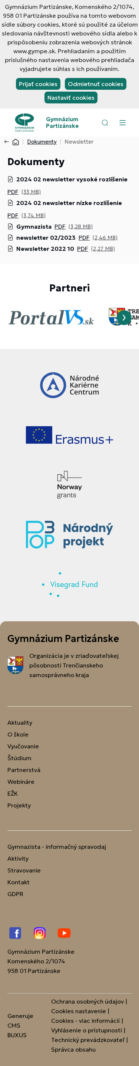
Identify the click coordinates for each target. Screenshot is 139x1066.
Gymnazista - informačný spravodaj (56, 846)
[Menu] (122, 122)
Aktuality (19, 722)
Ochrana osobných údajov (87, 1001)
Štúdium (19, 758)
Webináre (20, 781)
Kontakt (18, 882)
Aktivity (18, 858)
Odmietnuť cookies (95, 84)
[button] (105, 122)
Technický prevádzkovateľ (88, 1039)
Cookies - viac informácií (85, 1020)
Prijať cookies (38, 84)
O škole (18, 734)
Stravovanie (24, 870)
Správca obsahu (73, 1049)
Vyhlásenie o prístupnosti (86, 1030)
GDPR (15, 894)
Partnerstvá (23, 769)
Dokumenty (42, 141)
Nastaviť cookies (71, 97)
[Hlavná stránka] (15, 141)
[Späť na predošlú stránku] (8, 142)
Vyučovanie (23, 746)
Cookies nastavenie (78, 1011)
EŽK (12, 793)
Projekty (19, 805)
